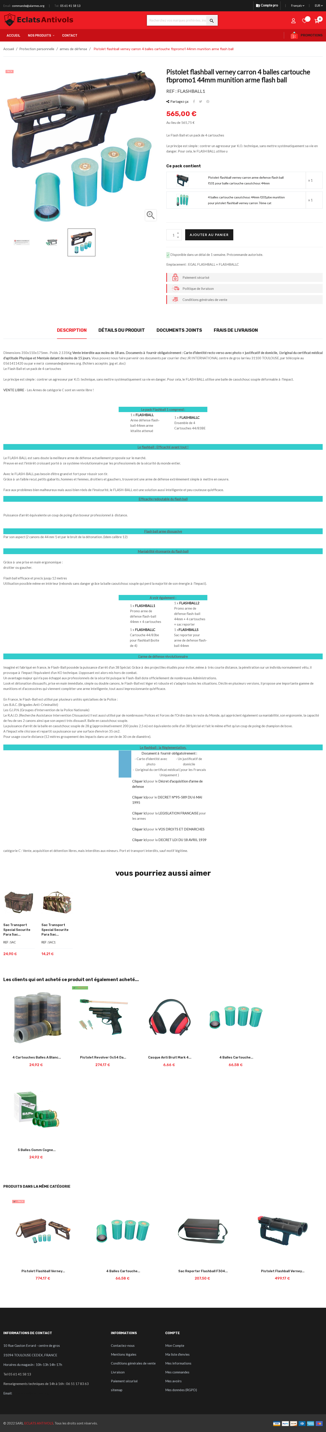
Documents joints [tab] (179, 330)
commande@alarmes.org (28, 6)
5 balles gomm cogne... (37, 1150)
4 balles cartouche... (236, 1057)
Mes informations (178, 1363)
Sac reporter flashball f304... (203, 1271)
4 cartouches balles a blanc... (36, 1057)
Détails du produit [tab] (121, 330)
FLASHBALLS (188, 630)
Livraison (118, 1372)
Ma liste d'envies (177, 1354)
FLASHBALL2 (189, 603)
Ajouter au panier (209, 235)
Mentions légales (123, 1354)
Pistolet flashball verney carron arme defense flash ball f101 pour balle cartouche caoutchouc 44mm (246, 180)
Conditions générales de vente (133, 1363)
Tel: (56, 6)
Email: (7, 6)
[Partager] (194, 101)
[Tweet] (200, 101)
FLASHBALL (145, 415)
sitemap (116, 1390)
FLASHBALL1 (145, 606)
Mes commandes (177, 1372)
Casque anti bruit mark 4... (169, 1057)
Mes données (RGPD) (181, 1390)
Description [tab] (72, 330)
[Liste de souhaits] (304, 20)
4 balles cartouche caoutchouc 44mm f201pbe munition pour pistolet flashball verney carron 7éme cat (246, 200)
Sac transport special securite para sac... (16, 929)
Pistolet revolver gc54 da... (103, 1057)
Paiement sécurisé (124, 1381)
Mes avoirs (173, 1381)
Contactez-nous (123, 1345)
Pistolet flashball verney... (43, 1271)
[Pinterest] (207, 101)
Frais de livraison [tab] (236, 330)
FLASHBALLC (189, 417)
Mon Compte (174, 1345)
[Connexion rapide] (293, 20)
